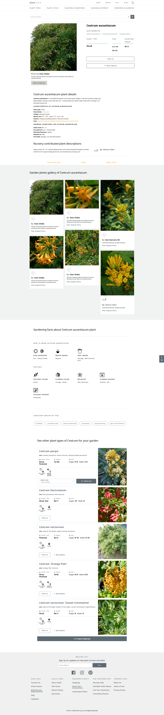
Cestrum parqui (48, 451)
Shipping (76, 683)
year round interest (72, 121)
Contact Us (35, 683)
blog (126, 2)
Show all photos (39, 83)
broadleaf (38, 423)
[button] (129, 17)
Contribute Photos (100, 694)
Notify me (110, 59)
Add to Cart (88, 481)
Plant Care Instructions (77, 687)
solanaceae (45, 112)
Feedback (35, 699)
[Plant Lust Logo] (35, 2)
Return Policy (57, 690)
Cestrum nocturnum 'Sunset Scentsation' (64, 602)
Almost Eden (111, 305)
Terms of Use (119, 686)
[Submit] (132, 17)
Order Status (36, 686)
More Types (112, 162)
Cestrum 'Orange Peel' (53, 563)
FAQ (33, 695)
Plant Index (57, 683)
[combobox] (57, 481)
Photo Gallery (54, 162)
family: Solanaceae (70, 423)
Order (108, 2)
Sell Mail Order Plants (102, 686)
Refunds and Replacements (37, 691)
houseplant (51, 121)
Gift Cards (56, 686)
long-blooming (60, 121)
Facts (83, 162)
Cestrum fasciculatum (52, 490)
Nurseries (56, 694)
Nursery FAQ (98, 683)
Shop (98, 2)
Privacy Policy (119, 690)
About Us (117, 683)
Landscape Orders (79, 692)
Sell (117, 2)
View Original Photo (38, 231)
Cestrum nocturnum (51, 527)
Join (99, 665)
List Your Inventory (101, 690)
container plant (42, 121)
